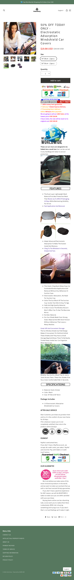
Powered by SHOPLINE (19, 572)
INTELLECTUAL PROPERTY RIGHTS (13, 538)
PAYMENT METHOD (8, 545)
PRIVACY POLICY (8, 560)
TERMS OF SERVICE (9, 549)
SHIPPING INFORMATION (10, 553)
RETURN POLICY (8, 556)
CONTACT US (7, 535)
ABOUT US (6, 542)
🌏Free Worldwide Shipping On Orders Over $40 (37, 2)
